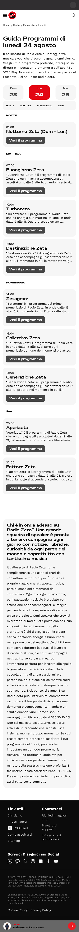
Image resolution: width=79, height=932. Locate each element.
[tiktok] (40, 861)
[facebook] (48, 861)
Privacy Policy (41, 910)
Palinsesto (29, 25)
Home (6, 25)
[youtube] (56, 861)
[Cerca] (73, 15)
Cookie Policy (18, 910)
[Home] (12, 15)
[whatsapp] (10, 861)
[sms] (17, 861)
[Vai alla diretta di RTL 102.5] (72, 926)
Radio (16, 25)
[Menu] (5, 15)
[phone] (25, 861)
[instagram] (33, 861)
